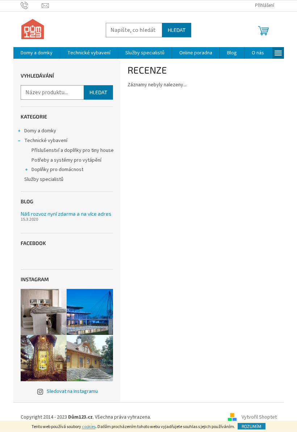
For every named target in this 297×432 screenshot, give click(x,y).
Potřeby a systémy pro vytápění (66, 160)
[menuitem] (36, 53)
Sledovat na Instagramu (72, 391)
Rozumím (252, 426)
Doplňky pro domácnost (57, 169)
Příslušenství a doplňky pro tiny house (73, 150)
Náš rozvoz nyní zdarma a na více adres (66, 213)
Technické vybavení (45, 140)
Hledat (176, 30)
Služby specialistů (43, 179)
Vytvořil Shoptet (259, 417)
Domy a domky (40, 130)
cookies (89, 427)
